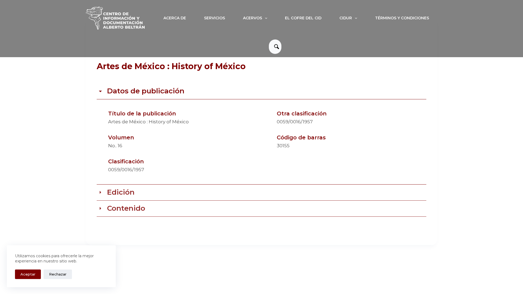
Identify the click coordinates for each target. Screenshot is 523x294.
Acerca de (174, 18)
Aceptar (27, 274)
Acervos (252, 18)
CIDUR (345, 18)
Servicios (214, 18)
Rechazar (57, 274)
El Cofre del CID (303, 18)
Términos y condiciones (402, 18)
